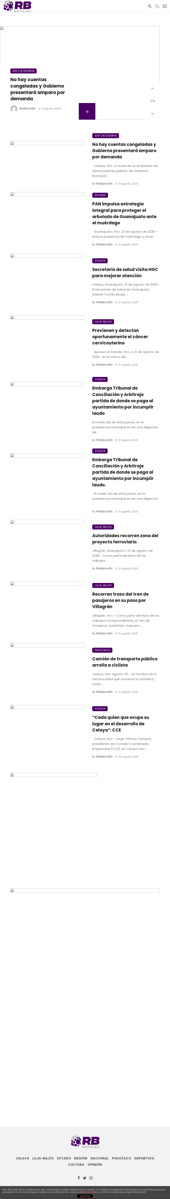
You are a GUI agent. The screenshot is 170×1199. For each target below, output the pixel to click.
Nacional (100, 1158)
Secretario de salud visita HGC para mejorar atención (125, 273)
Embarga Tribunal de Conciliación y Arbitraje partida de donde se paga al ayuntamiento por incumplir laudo (123, 400)
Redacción (27, 108)
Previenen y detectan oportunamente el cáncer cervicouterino (120, 337)
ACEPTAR (85, 1196)
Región (80, 1158)
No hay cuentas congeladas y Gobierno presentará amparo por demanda (37, 89)
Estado (100, 195)
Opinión (94, 1164)
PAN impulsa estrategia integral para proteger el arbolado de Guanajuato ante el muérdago (124, 213)
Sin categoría (23, 71)
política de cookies (88, 1192)
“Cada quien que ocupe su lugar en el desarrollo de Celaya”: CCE (120, 723)
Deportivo (144, 1158)
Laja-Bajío (103, 321)
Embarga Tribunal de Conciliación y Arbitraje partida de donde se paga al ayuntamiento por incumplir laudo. (123, 472)
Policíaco (102, 650)
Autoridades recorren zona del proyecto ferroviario (125, 539)
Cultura (76, 1164)
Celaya (100, 260)
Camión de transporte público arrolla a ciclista (125, 662)
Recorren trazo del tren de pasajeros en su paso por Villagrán (120, 600)
